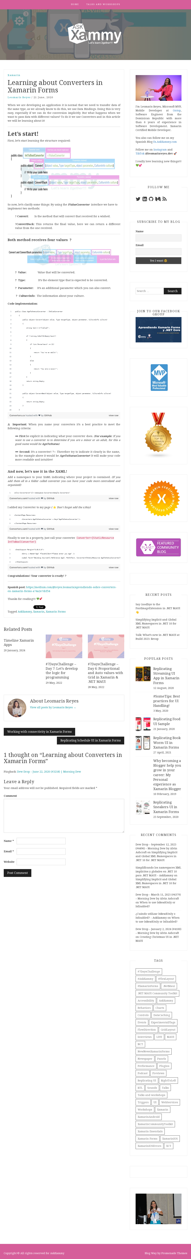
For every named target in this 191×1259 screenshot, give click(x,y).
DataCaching (162, 1015)
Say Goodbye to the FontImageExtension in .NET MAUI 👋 (158, 608)
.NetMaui (169, 986)
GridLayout (168, 1029)
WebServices (169, 1102)
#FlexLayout (166, 978)
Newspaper (145, 1058)
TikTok (140, 153)
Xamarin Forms (56, 611)
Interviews (145, 1036)
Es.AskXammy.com (165, 141)
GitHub (48, 415)
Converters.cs (18, 415)
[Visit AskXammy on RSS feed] (164, 199)
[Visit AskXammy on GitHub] (151, 199)
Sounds (152, 1087)
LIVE (159, 1036)
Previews (158, 1073)
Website (9, 861)
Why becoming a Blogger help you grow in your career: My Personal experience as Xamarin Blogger (167, 775)
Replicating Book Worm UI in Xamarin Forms (167, 742)
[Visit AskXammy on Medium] (158, 199)
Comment (10, 795)
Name (9, 840)
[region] (64, 361)
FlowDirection (147, 1029)
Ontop (177, 110)
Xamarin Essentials (150, 1131)
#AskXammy (145, 978)
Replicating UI (147, 1080)
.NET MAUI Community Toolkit (157, 993)
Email (9, 851)
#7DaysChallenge (149, 971)
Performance (146, 1066)
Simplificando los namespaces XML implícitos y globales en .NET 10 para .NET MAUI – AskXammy (158, 871)
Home (75, 4)
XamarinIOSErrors (149, 1145)
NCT (140, 1044)
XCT (168, 1145)
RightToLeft (168, 1080)
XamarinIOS (170, 1138)
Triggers (143, 1102)
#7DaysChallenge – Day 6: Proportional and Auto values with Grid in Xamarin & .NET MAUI (105, 673)
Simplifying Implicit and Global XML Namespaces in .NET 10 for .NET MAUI (156, 623)
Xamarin (14, 75)
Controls (143, 1015)
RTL (140, 1087)
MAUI (170, 1036)
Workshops (145, 1109)
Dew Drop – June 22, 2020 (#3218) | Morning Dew (49, 771)
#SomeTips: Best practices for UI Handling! (166, 701)
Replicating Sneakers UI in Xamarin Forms (166, 807)
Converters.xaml (19, 498)
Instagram (160, 149)
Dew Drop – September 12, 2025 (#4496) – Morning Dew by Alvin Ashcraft (156, 848)
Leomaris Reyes (19, 97)
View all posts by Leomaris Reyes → (53, 707)
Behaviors (144, 1007)
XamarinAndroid (149, 1116)
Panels (161, 1058)
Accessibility (146, 1000)
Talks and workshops (103, 4)
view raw (113, 415)
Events (142, 1022)
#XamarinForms (148, 986)
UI (155, 1102)
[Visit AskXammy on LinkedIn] (145, 199)
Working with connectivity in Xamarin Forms (39, 731)
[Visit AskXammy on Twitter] (138, 199)
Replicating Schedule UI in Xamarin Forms (90, 740)
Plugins (164, 1066)
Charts (160, 1007)
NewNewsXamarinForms (154, 1051)
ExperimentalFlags (163, 1022)
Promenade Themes (174, 1253)
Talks (165, 1087)
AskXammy (25, 611)
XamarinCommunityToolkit (155, 1124)
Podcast (143, 1073)
